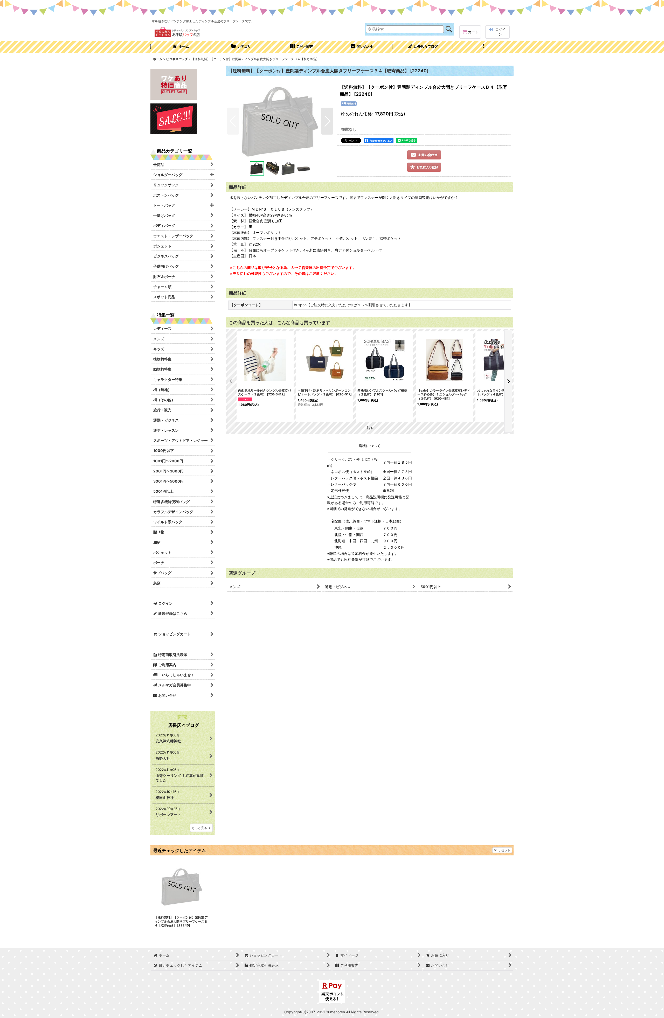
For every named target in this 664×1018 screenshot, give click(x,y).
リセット (504, 850)
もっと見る (199, 828)
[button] (483, 47)
